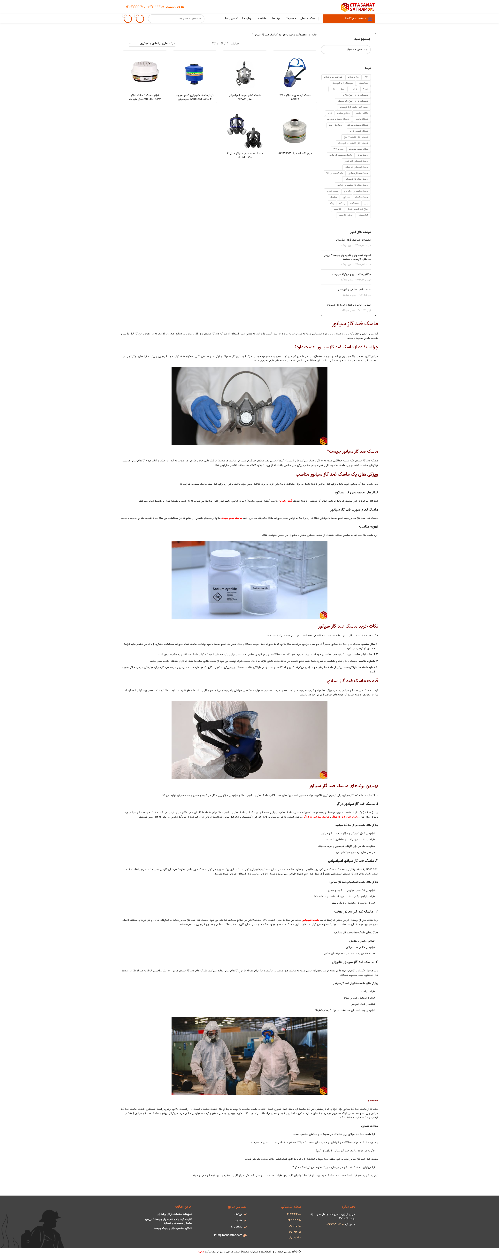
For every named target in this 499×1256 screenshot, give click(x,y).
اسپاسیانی (363, 83)
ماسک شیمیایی (310, 920)
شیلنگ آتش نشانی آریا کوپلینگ (353, 143)
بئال (333, 89)
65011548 (295, 1226)
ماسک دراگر (362, 155)
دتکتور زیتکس (361, 113)
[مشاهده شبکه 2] (184, 43)
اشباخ (365, 89)
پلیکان (342, 203)
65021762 (295, 1238)
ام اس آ (353, 89)
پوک (332, 203)
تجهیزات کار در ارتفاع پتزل (355, 95)
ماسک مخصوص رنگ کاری (356, 191)
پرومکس (354, 203)
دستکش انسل (361, 119)
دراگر (330, 113)
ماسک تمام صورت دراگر (345, 817)
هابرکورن (346, 197)
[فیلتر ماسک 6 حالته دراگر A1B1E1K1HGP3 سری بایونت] (145, 73)
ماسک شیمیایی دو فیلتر (356, 167)
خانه (314, 35)
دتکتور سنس (343, 113)
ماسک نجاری (332, 191)
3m (366, 77)
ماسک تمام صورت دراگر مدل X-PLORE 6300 (245, 156)
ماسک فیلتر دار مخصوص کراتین (352, 185)
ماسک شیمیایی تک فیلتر (356, 161)
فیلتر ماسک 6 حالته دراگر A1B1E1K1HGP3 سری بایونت (145, 97)
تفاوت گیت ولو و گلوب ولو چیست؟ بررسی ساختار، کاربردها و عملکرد (347, 257)
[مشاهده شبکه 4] (190, 43)
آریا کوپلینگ (353, 77)
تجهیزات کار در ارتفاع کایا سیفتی (353, 101)
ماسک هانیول (361, 197)
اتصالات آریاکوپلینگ (333, 77)
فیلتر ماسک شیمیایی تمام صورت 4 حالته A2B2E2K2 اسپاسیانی (194, 97)
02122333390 (134, 7)
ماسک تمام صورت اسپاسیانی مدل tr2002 (244, 97)
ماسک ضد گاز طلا (334, 173)
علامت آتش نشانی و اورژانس (354, 289)
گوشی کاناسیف (346, 215)
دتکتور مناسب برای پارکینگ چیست (351, 274)
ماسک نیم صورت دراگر (316, 817)
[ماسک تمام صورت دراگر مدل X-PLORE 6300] (245, 131)
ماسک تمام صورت (231, 518)
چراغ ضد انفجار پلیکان (357, 209)
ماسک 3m (338, 149)
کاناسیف (337, 209)
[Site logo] (358, 7)
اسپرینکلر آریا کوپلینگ (343, 83)
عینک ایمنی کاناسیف (358, 149)
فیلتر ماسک (285, 501)
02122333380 (155, 7)
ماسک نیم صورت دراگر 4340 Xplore (295, 97)
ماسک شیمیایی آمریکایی (340, 155)
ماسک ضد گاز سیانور (358, 173)
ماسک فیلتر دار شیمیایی (356, 179)
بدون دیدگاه (347, 245)
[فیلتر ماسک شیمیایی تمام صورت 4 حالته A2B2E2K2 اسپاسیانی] (195, 73)
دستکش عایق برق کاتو (357, 125)
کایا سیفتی (363, 215)
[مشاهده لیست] (202, 43)
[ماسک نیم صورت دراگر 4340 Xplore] (295, 73)
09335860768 (335, 1224)
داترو (201, 1252)
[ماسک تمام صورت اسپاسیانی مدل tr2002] (245, 73)
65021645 (295, 1232)
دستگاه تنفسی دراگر (359, 131)
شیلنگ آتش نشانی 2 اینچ (356, 137)
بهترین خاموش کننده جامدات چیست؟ (349, 305)
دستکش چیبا (335, 125)
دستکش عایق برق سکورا (337, 119)
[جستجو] (152, 18)
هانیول (333, 197)
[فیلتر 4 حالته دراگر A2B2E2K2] (295, 131)
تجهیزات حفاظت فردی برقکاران (353, 240)
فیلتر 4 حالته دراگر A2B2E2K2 (295, 154)
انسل (342, 89)
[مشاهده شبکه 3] (196, 43)
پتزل (366, 203)
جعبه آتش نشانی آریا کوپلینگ (354, 107)
